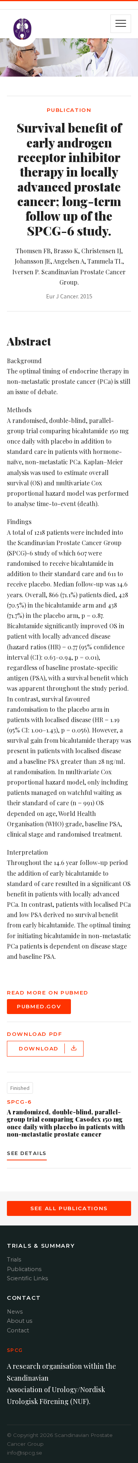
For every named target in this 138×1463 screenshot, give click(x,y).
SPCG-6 (19, 1102)
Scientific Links (27, 1278)
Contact (18, 1330)
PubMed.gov (39, 1006)
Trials (14, 1259)
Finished (20, 1088)
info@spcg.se (24, 1453)
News (15, 1311)
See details (27, 1153)
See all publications (69, 1208)
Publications (24, 1269)
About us (19, 1320)
